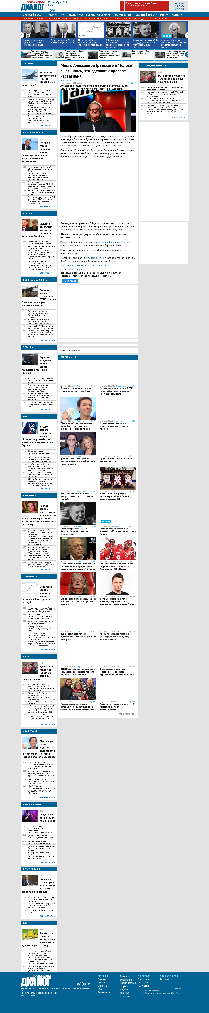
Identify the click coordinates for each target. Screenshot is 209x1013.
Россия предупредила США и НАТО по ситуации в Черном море (41, 192)
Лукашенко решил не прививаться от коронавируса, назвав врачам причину (38, 119)
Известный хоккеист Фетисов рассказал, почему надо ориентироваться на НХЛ (41, 717)
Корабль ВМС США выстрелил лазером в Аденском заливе (41, 327)
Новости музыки (102, 265)
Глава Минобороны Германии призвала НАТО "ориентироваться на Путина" (118, 531)
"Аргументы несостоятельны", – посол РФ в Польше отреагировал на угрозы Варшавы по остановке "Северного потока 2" (41, 265)
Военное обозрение (98, 14)
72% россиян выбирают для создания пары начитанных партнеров (41, 899)
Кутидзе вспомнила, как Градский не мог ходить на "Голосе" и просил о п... (175, 54)
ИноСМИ (66, 18)
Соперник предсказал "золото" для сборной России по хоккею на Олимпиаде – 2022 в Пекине (116, 566)
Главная (27, 14)
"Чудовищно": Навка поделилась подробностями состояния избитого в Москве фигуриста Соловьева (76, 427)
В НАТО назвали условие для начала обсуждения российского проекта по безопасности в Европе (77, 672)
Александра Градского (108, 242)
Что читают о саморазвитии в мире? (41, 911)
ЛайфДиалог (76, 268)
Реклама (164, 979)
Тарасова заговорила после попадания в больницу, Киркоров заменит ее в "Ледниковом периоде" (78, 707)
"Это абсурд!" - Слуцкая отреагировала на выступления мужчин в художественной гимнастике (41, 696)
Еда (149, 18)
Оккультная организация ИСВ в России (47, 817)
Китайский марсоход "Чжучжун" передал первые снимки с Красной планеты (40, 837)
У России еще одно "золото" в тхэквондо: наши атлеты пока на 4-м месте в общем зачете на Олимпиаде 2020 (41, 709)
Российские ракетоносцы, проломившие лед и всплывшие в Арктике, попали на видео (40, 176)
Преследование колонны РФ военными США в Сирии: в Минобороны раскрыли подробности (41, 200)
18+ (54, 10)
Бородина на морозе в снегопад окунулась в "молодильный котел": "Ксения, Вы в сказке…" (38, 550)
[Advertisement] (98, 190)
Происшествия (123, 14)
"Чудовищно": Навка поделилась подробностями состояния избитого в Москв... (75, 55)
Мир (63, 14)
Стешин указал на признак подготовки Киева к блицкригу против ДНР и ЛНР (40, 93)
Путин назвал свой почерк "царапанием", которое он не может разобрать (78, 637)
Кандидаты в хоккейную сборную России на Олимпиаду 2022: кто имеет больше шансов (41, 687)
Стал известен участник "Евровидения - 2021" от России (39, 557)
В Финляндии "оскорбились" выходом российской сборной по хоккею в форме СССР (41, 774)
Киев (49, 18)
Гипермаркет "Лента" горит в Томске (142, 52)
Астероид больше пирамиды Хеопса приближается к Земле (41, 848)
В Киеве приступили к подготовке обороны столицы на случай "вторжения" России (38, 388)
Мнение (77, 18)
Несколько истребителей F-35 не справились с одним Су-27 (40, 169)
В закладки (70, 280)
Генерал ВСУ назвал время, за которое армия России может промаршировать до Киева (40, 334)
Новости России (71, 265)
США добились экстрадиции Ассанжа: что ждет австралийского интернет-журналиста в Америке (41, 482)
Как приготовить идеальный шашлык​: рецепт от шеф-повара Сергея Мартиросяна (41, 962)
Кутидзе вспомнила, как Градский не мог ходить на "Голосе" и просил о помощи (78, 601)
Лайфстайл (80, 421)
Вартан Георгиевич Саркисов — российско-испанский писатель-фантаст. (41, 906)
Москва (40, 18)
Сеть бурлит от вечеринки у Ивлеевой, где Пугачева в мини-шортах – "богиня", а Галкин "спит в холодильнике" (40, 540)
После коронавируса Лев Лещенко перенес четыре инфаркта (40, 532)
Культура (177, 14)
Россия (39, 14)
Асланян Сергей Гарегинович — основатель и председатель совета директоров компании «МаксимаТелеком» (41, 250)
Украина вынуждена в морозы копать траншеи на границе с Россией (109, 54)
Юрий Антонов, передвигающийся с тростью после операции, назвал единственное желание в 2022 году (41, 790)
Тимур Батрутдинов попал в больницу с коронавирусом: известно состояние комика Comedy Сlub (118, 603)
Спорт (117, 18)
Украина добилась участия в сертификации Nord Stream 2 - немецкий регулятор (41, 644)
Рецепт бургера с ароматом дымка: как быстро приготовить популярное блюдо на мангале (41, 969)
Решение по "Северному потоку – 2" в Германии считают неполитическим (39, 459)
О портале (144, 979)
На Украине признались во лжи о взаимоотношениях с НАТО (40, 404)
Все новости (28, 18)
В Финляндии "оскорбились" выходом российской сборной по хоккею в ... (117, 43)
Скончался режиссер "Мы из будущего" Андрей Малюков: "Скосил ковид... (145, 43)
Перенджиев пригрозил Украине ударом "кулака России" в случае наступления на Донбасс (39, 110)
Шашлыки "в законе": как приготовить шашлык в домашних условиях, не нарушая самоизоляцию (39, 954)
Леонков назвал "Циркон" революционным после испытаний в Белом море (40, 321)
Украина (52, 14)
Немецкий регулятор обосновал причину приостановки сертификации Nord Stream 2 (41, 636)
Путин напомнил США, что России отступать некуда (63, 41)
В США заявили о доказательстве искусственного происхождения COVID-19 (40, 829)
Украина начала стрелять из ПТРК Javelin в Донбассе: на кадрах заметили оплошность (116, 391)
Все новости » (47, 125)
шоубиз (140, 14)
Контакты (143, 985)
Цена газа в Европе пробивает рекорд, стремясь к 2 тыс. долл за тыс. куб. (76, 496)
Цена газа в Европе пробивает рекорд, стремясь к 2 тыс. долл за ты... (91, 43)
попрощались (95, 257)
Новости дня (138, 18)
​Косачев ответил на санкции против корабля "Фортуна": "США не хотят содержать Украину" (41, 102)
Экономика (76, 14)
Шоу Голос (81, 265)
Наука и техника (158, 14)
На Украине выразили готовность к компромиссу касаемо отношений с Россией (40, 396)
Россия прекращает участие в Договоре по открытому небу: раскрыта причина (114, 637)
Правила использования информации (39, 992)
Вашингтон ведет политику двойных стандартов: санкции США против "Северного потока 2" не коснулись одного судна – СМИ (40, 626)
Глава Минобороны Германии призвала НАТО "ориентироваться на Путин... (173, 43)
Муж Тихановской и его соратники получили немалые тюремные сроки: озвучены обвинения (40, 467)
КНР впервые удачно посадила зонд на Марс (39, 842)
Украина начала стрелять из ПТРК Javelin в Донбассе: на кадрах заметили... (41, 54)
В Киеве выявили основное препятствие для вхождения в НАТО (41, 380)
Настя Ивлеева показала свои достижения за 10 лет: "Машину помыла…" (41, 564)
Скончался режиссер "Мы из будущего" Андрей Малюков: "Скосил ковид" (41, 781)
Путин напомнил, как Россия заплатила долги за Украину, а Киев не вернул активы (41, 610)
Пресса (126, 18)
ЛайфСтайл (89, 18)
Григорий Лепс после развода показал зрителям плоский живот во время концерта (40, 765)
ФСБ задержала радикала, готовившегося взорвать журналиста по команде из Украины (117, 672)
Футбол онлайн (161, 18)
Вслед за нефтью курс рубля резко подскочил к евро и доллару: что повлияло (41, 616)
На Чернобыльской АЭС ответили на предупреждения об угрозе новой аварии (41, 855)
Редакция (143, 982)
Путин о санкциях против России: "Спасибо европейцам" (141, 4)
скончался (91, 250)
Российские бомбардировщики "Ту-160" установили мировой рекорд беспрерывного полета (41, 185)
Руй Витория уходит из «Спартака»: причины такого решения (171, 78)
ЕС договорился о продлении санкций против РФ (41, 453)
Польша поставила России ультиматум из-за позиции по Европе (40, 474)
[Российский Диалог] (33, 10)
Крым (57, 18)
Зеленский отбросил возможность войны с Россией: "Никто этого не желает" (39, 314)
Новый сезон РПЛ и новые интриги (40, 702)
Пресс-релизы (104, 18)
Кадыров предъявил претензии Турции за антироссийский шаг (33, 42)
